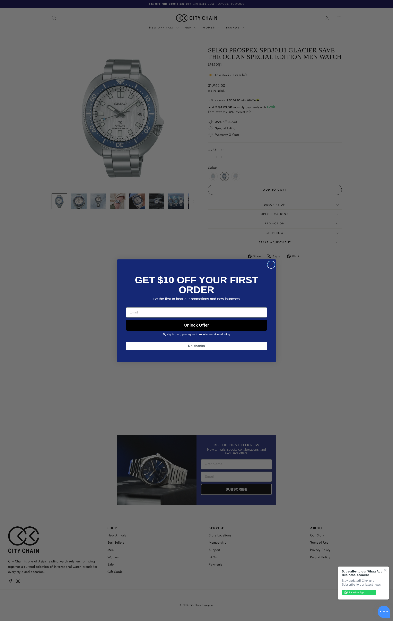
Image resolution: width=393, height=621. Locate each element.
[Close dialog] (271, 264)
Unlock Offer (196, 325)
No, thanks (196, 346)
